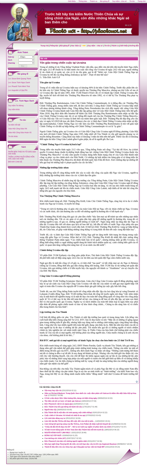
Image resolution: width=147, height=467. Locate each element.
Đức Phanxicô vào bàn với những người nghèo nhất (66, 441)
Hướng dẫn (134, 46)
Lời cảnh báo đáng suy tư (55, 418)
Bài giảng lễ (65, 46)
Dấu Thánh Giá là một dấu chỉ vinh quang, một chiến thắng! (68, 413)
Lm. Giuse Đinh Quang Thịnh (19, 79)
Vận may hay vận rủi (53, 390)
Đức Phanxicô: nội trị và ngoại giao (59, 404)
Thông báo (54, 46)
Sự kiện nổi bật (14, 125)
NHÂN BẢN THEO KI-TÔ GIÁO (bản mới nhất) (22, 153)
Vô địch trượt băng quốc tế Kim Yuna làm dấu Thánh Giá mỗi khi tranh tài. (74, 430)
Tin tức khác (13, 136)
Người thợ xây (51, 410)
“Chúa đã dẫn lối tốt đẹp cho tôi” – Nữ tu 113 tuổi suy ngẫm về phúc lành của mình (78, 427)
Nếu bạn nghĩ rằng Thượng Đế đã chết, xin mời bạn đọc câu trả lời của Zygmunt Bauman (81, 444)
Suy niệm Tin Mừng (16, 106)
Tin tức (107, 46)
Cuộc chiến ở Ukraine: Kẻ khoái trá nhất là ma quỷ (65, 415)
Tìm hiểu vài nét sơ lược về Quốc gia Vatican (63, 401)
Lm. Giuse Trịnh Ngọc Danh (19, 83)
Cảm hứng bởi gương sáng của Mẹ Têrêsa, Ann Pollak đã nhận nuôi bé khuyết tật (78, 424)
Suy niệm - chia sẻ (95, 46)
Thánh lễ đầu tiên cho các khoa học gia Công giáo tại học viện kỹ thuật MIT (75, 447)
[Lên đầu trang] (137, 382)
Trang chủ (44, 46)
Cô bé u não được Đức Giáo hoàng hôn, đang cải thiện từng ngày (71, 398)
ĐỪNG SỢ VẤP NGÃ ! (53, 435)
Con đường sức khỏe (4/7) (55, 438)
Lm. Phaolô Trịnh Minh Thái (19, 86)
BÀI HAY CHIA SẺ (15, 162)
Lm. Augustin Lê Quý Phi (17, 90)
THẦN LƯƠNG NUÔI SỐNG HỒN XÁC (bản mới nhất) (21, 158)
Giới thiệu (124, 46)
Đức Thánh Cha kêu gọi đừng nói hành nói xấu (63, 407)
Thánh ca (115, 46)
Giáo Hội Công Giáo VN (17, 129)
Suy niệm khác (14, 109)
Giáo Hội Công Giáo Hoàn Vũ (19, 133)
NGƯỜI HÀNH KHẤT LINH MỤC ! (58, 433)
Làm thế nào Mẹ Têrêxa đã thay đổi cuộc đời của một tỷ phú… (70, 421)
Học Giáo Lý (76, 46)
